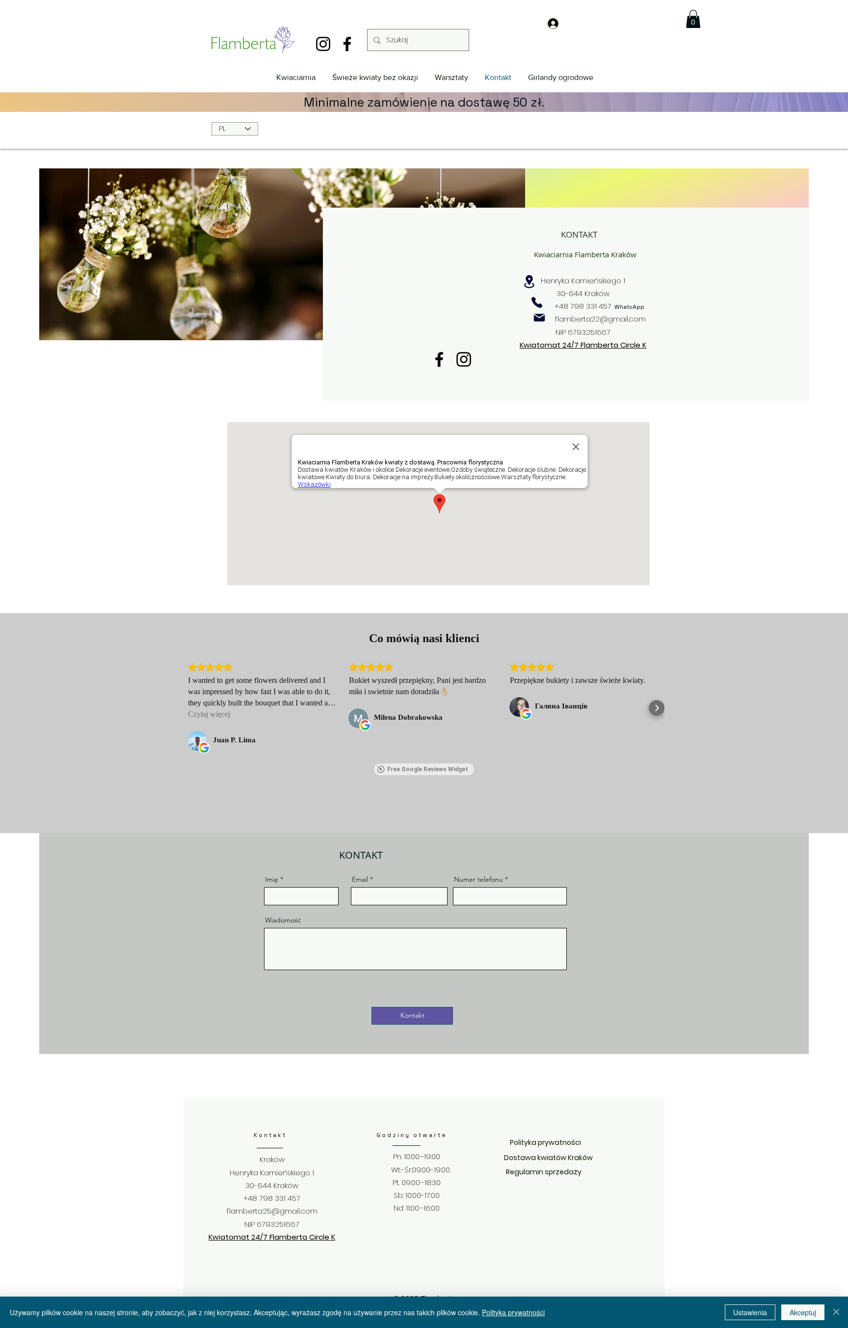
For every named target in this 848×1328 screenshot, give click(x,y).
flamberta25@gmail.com (272, 1211)
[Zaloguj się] (545, 23)
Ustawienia (750, 1312)
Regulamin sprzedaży (544, 1172)
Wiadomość (283, 920)
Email (360, 879)
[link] (693, 19)
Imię (271, 879)
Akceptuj (803, 1312)
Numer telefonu (478, 879)
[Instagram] (323, 44)
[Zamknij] (836, 1312)
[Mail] (539, 317)
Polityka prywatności (513, 1312)
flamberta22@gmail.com (600, 319)
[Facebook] (347, 44)
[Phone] (536, 302)
